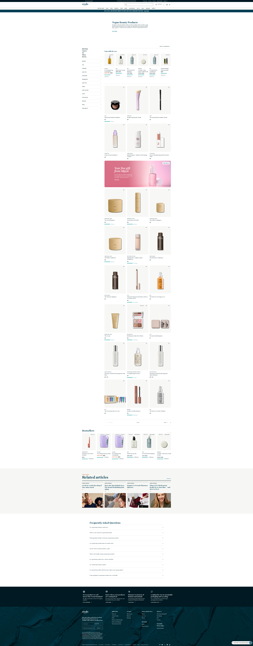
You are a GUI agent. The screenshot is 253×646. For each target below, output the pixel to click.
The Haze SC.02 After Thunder (157, 411)
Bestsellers (101, 8)
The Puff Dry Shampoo (155, 220)
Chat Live (114, 614)
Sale (143, 8)
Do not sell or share (144, 644)
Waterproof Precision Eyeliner (87, 454)
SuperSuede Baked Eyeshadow (112, 117)
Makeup (116, 8)
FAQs (113, 618)
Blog (138, 644)
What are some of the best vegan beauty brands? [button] (101, 532)
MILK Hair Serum (120, 70)
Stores (143, 614)
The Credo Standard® (86, 1)
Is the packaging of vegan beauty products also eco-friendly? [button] (104, 575)
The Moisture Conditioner (156, 257)
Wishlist (129, 616)
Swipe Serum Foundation (110, 155)
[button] (169, 4)
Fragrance (132, 8)
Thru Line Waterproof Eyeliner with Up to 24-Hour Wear (137, 297)
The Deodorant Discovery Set (112, 411)
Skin (111, 8)
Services (149, 1)
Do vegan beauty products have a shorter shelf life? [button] (101, 559)
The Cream (107, 336)
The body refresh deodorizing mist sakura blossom (158, 374)
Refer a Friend (145, 626)
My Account (129, 614)
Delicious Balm (164, 70)
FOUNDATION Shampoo (131, 70)
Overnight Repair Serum (133, 373)
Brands (148, 8)
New (107, 8)
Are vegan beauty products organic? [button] (98, 564)
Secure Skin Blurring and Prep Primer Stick (159, 155)
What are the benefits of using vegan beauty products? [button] (102, 554)
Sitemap (134, 644)
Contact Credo (115, 616)
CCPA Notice (114, 644)
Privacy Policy (100, 638)
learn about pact (155, 602)
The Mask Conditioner (110, 257)
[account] (167, 4)
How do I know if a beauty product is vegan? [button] (100, 548)
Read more (114, 31)
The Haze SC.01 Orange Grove (157, 296)
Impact (153, 8)
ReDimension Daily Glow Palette (135, 336)
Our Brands (159, 616)
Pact (158, 618)
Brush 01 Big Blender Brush (134, 117)
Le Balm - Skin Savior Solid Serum (143, 70)
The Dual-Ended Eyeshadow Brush (158, 117)
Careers (158, 620)
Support (165, 1)
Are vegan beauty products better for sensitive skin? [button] (101, 543)
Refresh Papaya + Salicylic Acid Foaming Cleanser (137, 155)
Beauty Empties (159, 1)
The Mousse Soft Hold (132, 220)
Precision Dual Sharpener (156, 336)
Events (143, 618)
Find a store (145, 1)
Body (126, 8)
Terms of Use (120, 644)
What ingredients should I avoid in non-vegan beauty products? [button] (104, 538)
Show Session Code (116, 623)
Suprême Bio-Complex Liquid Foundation (134, 258)
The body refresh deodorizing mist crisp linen (114, 374)
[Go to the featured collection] (137, 174)
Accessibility (101, 644)
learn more (131, 602)
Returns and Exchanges (117, 620)
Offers (143, 624)
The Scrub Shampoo (109, 220)
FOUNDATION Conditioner (153, 70)
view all (169, 478)
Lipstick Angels (160, 628)
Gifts (138, 8)
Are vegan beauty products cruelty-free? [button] (99, 527)
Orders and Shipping (116, 621)
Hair (121, 8)
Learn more (108, 602)
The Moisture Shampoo (110, 296)
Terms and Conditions (93, 638)
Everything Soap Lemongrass (108, 70)
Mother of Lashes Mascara (133, 411)
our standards (86, 602)
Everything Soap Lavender (104, 453)
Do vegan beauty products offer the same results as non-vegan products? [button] (106, 570)
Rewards (154, 1)
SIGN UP (98, 628)
